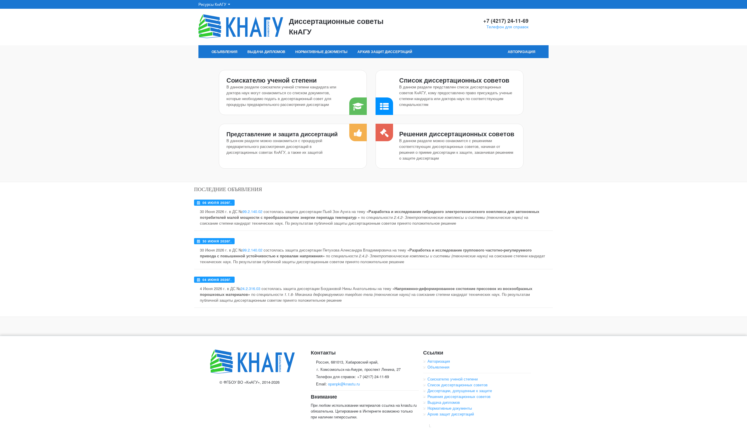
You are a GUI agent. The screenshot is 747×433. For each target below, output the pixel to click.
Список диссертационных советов (454, 80)
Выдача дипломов (266, 51)
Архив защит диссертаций (384, 51)
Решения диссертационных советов (456, 133)
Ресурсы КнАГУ (212, 4)
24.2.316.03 (250, 288)
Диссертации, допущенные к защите (459, 390)
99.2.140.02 (252, 211)
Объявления (225, 51)
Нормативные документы (321, 51)
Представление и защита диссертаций (282, 134)
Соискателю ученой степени (271, 80)
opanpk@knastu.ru (344, 384)
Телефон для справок (507, 26)
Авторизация (521, 51)
